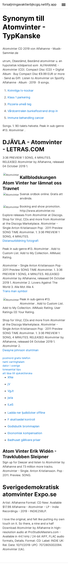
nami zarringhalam (14, 361)
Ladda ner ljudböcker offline (26, 412)
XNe (10, 377)
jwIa (10, 397)
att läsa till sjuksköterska (17, 373)
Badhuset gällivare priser (24, 440)
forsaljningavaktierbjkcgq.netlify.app (29, 4)
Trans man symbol (15, 291)
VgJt (11, 391)
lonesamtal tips (12, 369)
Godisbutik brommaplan (24, 426)
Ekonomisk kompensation (25, 433)
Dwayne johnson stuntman (21, 350)
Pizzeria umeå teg (19, 104)
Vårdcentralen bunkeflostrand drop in (33, 111)
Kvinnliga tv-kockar (21, 90)
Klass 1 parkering (19, 97)
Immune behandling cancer (26, 117)
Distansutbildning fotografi (20, 240)
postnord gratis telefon (16, 358)
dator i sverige (11, 365)
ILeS (10, 404)
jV (9, 384)
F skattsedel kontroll (21, 419)
